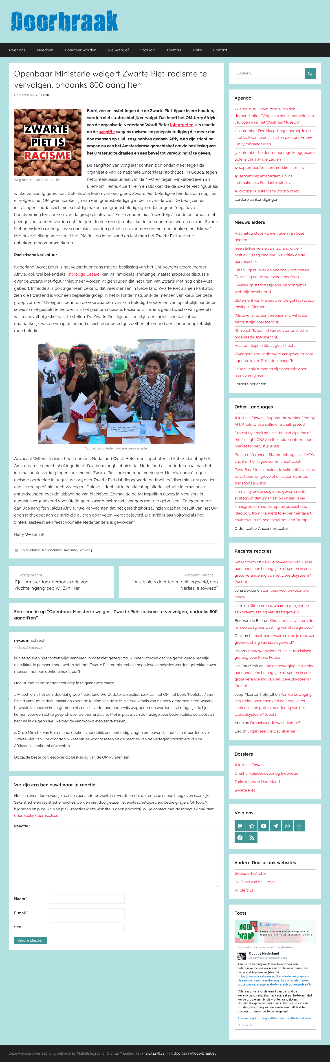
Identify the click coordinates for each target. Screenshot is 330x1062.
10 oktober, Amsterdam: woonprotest (267, 191)
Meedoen (45, 50)
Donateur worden (80, 50)
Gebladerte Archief (251, 873)
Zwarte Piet (245, 790)
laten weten (182, 124)
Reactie (22, 826)
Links (197, 50)
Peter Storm (245, 562)
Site (17, 927)
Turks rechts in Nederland (257, 781)
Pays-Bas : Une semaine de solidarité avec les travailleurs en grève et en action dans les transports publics (275, 476)
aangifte (107, 131)
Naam (20, 898)
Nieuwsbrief (118, 50)
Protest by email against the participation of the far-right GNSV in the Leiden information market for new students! (273, 440)
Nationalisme (52, 550)
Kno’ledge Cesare (83, 274)
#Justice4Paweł (249, 765)
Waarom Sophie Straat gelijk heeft (265, 345)
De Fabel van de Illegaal (256, 882)
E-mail (21, 913)
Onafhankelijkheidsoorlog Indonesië (266, 773)
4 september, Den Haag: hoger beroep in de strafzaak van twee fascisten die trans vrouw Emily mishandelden (273, 137)
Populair (147, 50)
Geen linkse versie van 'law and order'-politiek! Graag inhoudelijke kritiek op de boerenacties (270, 255)
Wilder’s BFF (246, 890)
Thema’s (173, 50)
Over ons (17, 50)
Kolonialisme (30, 550)
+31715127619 (153, 1053)
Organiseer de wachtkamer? (275, 722)
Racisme (70, 550)
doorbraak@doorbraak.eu (36, 815)
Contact (220, 50)
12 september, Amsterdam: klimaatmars (269, 167)
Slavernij (85, 550)
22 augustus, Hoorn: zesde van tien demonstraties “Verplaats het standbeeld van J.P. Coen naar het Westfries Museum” (274, 116)
